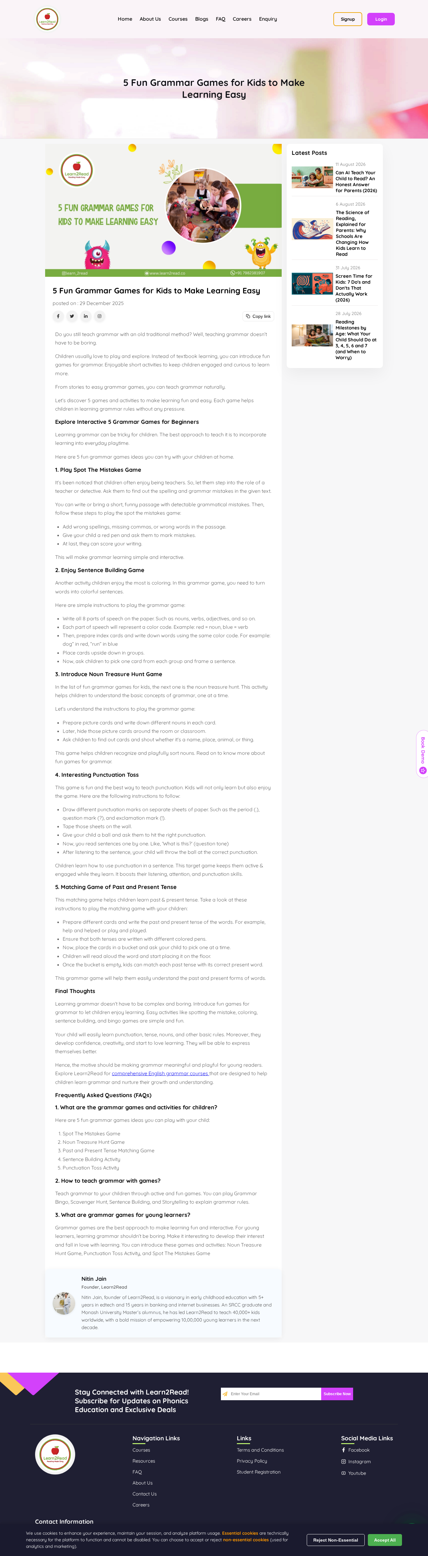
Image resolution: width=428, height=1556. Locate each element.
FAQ (220, 19)
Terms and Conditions (260, 1450)
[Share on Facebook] (58, 316)
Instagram (359, 1461)
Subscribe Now (337, 1394)
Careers (242, 19)
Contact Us (145, 1494)
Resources (144, 1461)
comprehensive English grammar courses (160, 1073)
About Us (150, 19)
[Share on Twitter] (72, 316)
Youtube (357, 1473)
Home (125, 19)
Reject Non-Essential (335, 1540)
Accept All (385, 1540)
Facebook (359, 1450)
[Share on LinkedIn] (85, 316)
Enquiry (268, 19)
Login (381, 19)
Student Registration (259, 1472)
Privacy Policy (252, 1461)
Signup (348, 19)
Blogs (201, 19)
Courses (178, 19)
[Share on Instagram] (99, 316)
